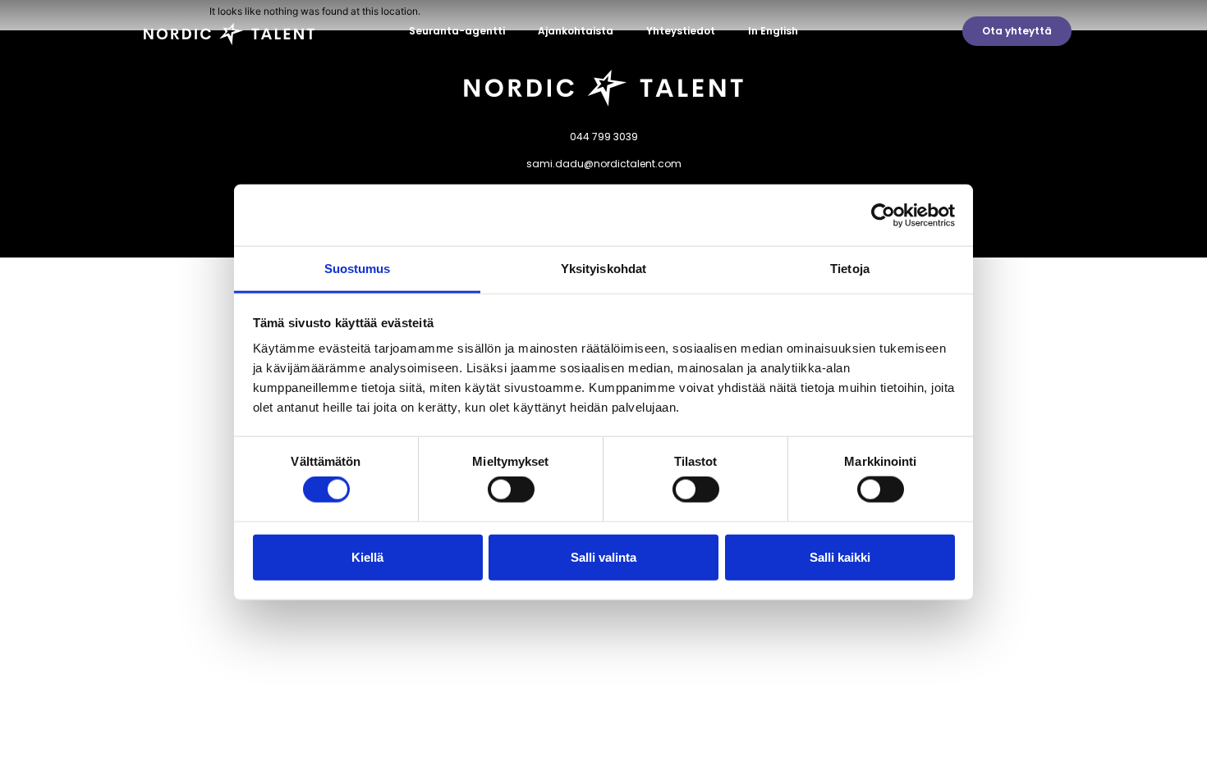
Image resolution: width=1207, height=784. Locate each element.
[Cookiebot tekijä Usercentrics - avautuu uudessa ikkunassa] (883, 215)
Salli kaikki (840, 556)
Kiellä (367, 556)
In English (773, 31)
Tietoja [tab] (850, 269)
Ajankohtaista (575, 31)
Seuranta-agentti (457, 31)
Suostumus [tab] (357, 269)
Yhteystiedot (680, 31)
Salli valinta (603, 556)
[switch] (511, 489)
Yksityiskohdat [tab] (603, 269)
